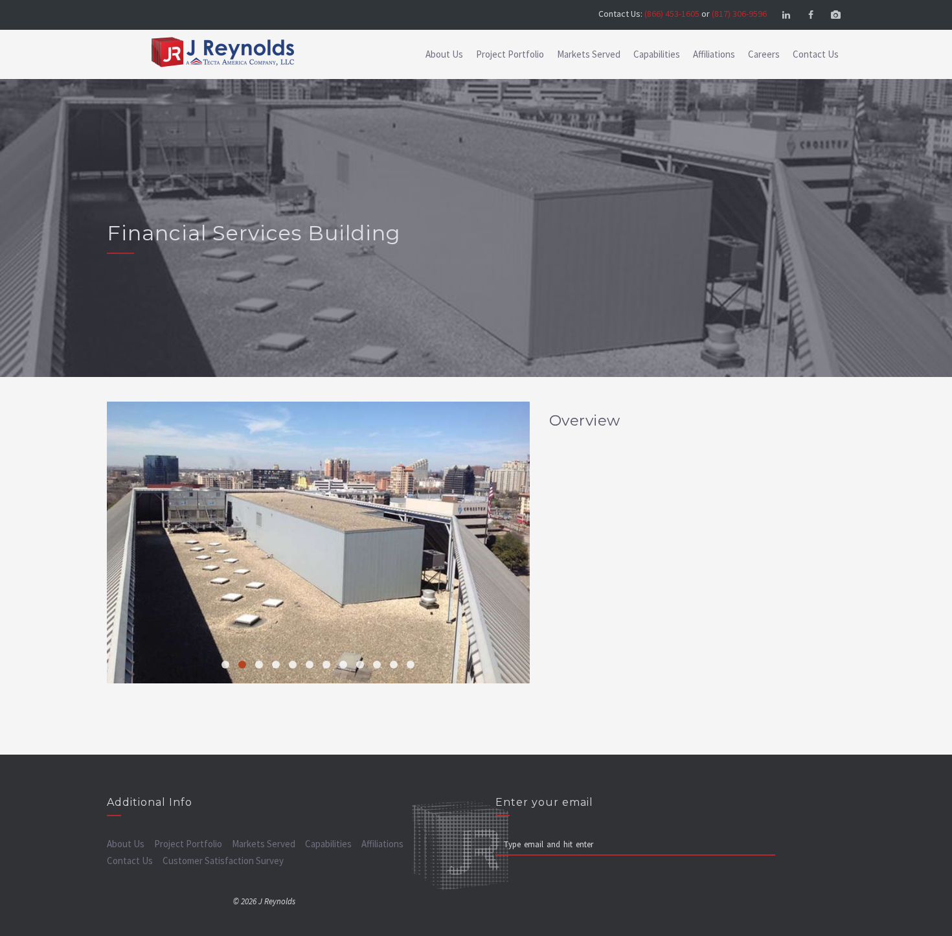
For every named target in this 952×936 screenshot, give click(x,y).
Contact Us (816, 54)
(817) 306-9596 (739, 13)
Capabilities (656, 54)
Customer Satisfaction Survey (223, 860)
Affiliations (714, 54)
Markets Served (588, 54)
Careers (764, 54)
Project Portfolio (510, 54)
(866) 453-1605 (671, 13)
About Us (444, 54)
